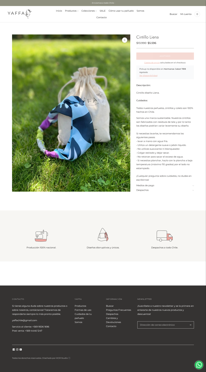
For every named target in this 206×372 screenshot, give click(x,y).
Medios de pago (145, 185)
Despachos (142, 190)
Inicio (59, 10)
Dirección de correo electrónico (155, 321)
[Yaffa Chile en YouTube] (21, 349)
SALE (103, 10)
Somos (140, 10)
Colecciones (88, 10)
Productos (70, 10)
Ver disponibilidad (148, 75)
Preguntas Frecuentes (118, 310)
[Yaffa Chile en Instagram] (17, 349)
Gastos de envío (152, 62)
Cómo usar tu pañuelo (121, 10)
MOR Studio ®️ (63, 358)
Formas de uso (83, 310)
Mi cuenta (186, 14)
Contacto (101, 17)
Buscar (173, 14)
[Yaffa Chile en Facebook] (14, 349)
